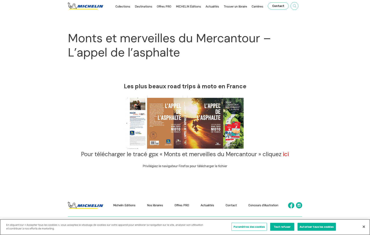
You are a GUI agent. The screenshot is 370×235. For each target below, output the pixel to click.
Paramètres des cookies (249, 226)
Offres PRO (182, 205)
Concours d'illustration (263, 205)
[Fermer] (364, 226)
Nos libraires (155, 205)
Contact (231, 205)
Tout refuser (282, 226)
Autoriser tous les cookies (317, 226)
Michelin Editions (124, 205)
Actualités (207, 205)
